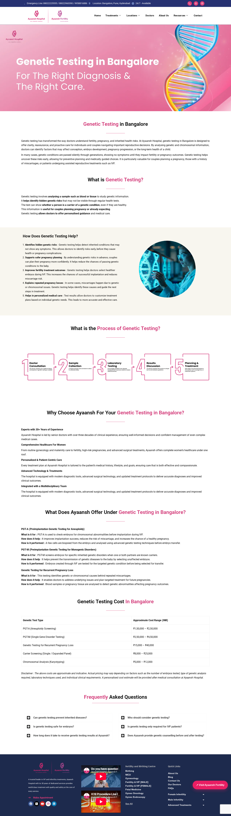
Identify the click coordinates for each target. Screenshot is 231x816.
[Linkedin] (54, 803)
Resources (179, 15)
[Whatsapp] (196, 3)
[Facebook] (30, 803)
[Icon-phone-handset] (189, 3)
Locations (131, 15)
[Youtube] (42, 803)
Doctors (150, 15)
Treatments (111, 15)
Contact (198, 15)
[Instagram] (202, 3)
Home (97, 15)
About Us (164, 15)
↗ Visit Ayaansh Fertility (210, 785)
